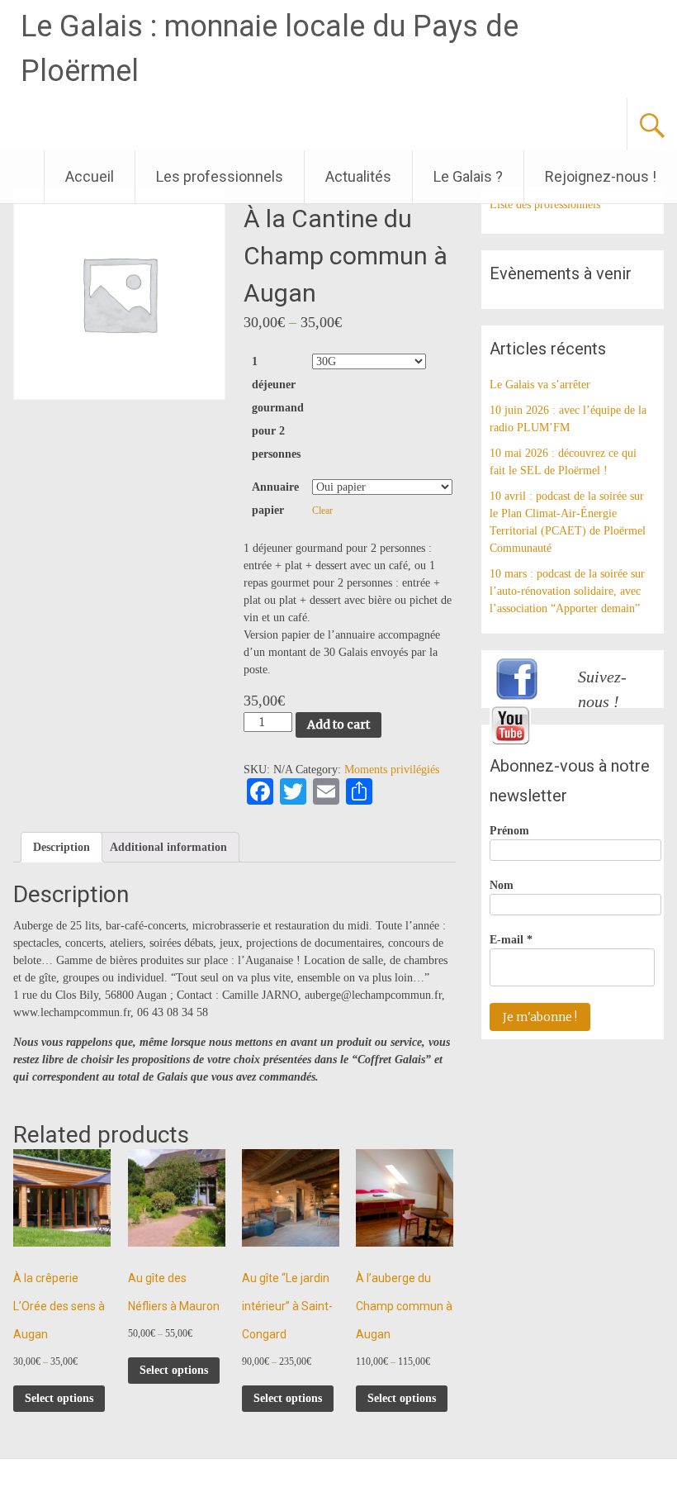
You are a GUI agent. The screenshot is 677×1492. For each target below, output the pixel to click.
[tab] (61, 847)
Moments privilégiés (391, 769)
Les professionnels (219, 176)
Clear (322, 511)
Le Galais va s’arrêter (540, 384)
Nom (502, 885)
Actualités (358, 176)
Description (61, 847)
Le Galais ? (468, 176)
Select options (59, 1398)
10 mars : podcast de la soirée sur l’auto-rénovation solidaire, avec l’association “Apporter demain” (567, 591)
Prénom (509, 830)
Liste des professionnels (545, 204)
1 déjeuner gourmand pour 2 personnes (278, 407)
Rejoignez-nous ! (600, 176)
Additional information (168, 847)
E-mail (511, 940)
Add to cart (338, 724)
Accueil (89, 176)
